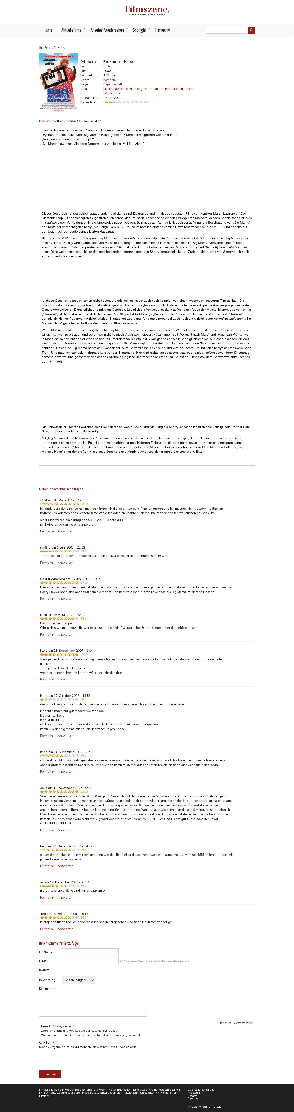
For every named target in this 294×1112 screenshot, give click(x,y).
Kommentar (47, 989)
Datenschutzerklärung (201, 1090)
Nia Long (136, 89)
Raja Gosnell (112, 84)
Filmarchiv (162, 30)
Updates (192, 1096)
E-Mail (43, 961)
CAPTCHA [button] (46, 1042)
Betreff (44, 970)
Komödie (109, 80)
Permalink (47, 531)
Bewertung (47, 980)
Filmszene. (147, 9)
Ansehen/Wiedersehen (109, 31)
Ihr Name (45, 952)
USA (106, 66)
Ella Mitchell (174, 89)
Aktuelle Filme (73, 31)
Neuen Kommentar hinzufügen (61, 489)
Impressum (194, 1093)
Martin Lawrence (115, 89)
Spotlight (142, 31)
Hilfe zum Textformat (232, 1023)
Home (48, 30)
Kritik (42, 121)
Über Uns (193, 1099)
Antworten (66, 531)
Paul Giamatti (154, 89)
